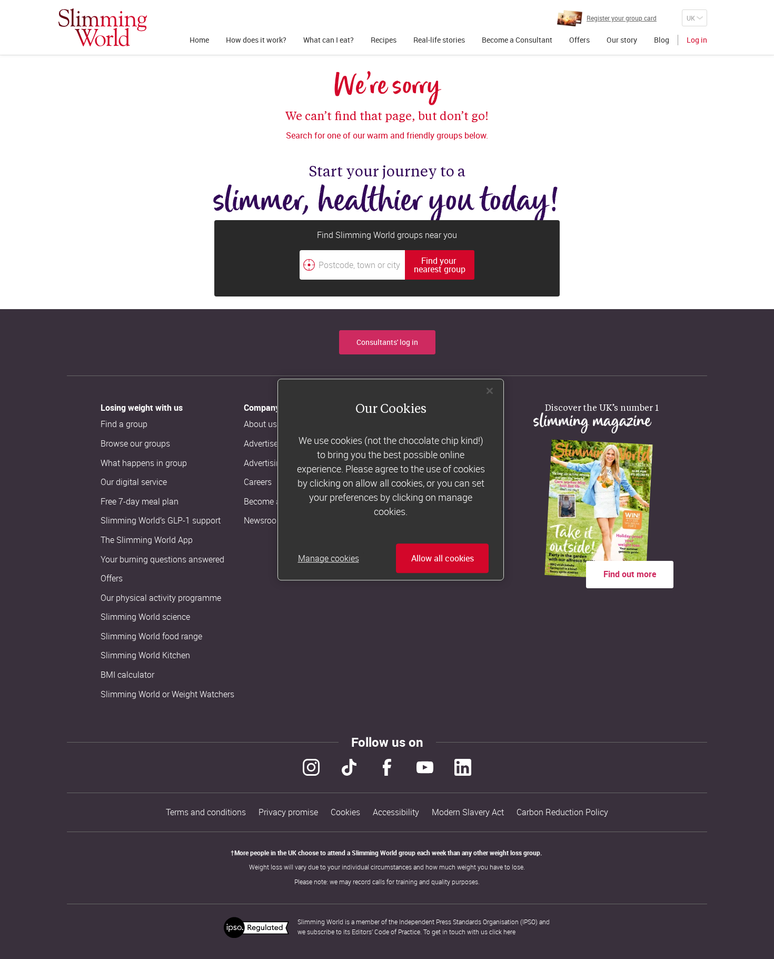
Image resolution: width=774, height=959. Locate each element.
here (509, 931)
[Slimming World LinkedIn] (462, 767)
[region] (390, 479)
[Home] (102, 27)
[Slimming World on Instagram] (311, 767)
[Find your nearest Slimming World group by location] (309, 265)
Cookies (345, 812)
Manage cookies (328, 558)
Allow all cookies (442, 558)
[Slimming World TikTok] (349, 767)
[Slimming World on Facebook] (387, 767)
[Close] (489, 390)
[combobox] (387, 265)
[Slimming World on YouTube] (424, 767)
